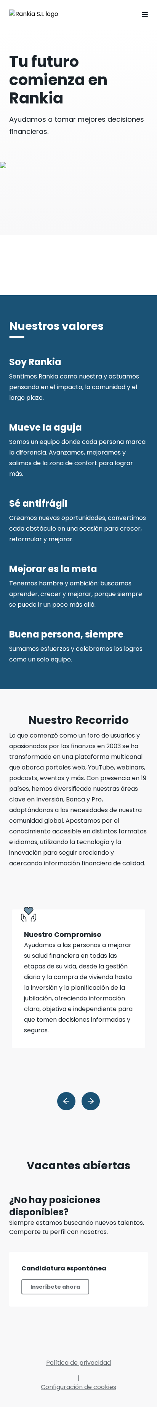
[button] (142, 14)
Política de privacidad (78, 1362)
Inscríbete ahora (55, 1287)
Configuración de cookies (78, 1387)
